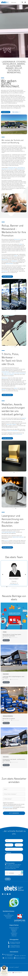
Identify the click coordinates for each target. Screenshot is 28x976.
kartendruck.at (11, 168)
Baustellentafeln (9, 263)
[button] (3, 294)
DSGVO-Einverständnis (10, 863)
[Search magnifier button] (22, 2)
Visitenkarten (4, 271)
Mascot (15, 388)
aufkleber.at (14, 930)
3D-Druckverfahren (18, 434)
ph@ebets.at (14, 584)
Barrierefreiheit (8, 916)
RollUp (20, 244)
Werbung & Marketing (7, 716)
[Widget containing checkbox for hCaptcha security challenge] (14, 873)
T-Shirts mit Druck (15, 373)
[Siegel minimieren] (7, 967)
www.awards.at (5, 168)
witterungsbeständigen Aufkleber (9, 532)
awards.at (14, 931)
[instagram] (5, 894)
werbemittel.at (14, 929)
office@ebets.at (10, 958)
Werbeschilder (5, 259)
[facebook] (3, 894)
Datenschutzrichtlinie (8, 807)
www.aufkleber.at (21, 167)
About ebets (5, 674)
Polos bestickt (23, 373)
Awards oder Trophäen (11, 424)
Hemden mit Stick (7, 373)
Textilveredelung (5, 371)
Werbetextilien (5, 378)
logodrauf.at (14, 934)
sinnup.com (14, 935)
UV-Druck (7, 540)
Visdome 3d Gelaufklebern (12, 430)
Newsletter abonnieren (20, 958)
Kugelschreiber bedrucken (18, 537)
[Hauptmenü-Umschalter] (25, 2)
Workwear (4, 389)
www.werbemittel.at (21, 168)
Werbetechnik (17, 239)
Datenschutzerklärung (8, 915)
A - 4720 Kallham (9, 955)
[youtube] (7, 894)
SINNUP (17, 967)
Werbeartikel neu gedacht (9, 718)
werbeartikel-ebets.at (12, 167)
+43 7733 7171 (23, 955)
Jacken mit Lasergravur (9, 374)
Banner (15, 255)
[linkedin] (10, 894)
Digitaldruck (14, 261)
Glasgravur (24, 418)
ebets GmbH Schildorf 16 (9, 954)
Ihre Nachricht (8, 852)
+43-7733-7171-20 (14, 583)
